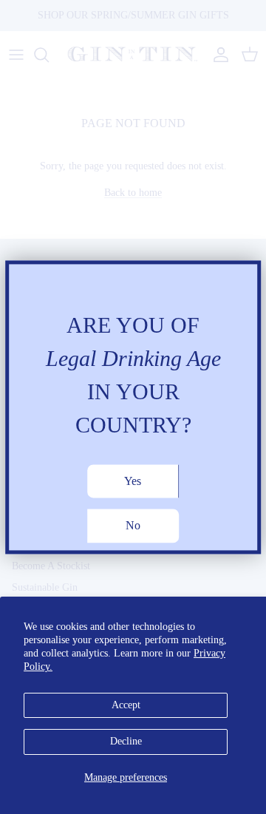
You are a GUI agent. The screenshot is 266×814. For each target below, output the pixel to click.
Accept (126, 704)
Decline (126, 741)
